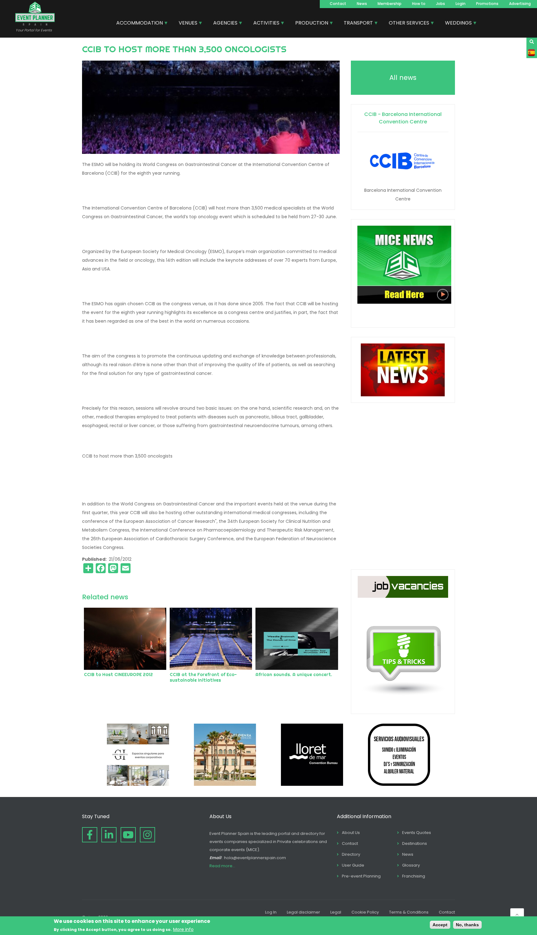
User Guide (353, 865)
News (362, 3)
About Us (351, 833)
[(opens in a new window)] (138, 784)
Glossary (411, 865)
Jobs (440, 3)
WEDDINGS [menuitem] (456, 23)
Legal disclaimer (303, 912)
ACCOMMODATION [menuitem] (137, 23)
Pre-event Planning (361, 876)
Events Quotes (416, 833)
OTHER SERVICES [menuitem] (406, 23)
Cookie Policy (365, 912)
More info (183, 929)
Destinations (414, 843)
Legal (335, 912)
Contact (338, 3)
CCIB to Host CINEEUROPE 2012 (118, 674)
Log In (271, 912)
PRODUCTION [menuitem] (309, 23)
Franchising (413, 876)
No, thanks (467, 924)
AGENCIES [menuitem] (223, 23)
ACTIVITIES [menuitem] (264, 23)
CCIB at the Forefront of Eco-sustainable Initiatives (203, 677)
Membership (390, 3)
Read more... (222, 866)
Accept (440, 924)
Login (461, 3)
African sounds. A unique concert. (293, 674)
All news (402, 77)
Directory (351, 854)
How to (418, 3)
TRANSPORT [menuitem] (356, 23)
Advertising (520, 3)
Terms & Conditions (409, 912)
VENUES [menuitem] (185, 23)
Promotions (487, 3)
